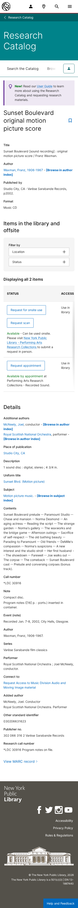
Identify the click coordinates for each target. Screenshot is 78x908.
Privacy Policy (63, 828)
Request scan (20, 323)
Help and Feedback (61, 903)
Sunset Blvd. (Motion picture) (24, 481)
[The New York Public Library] (6, 6)
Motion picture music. (18, 496)
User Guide (44, 86)
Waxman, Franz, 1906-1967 (23, 170)
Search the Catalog (23, 68)
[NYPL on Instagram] (59, 811)
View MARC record (19, 761)
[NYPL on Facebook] (39, 811)
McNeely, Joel (13, 424)
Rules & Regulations (59, 835)
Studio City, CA (14, 453)
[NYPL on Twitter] (49, 811)
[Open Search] (56, 6)
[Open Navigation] (69, 6)
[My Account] (30, 6)
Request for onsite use (26, 310)
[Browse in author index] (21, 439)
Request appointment (26, 365)
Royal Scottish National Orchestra (27, 434)
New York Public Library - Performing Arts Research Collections (27, 342)
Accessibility (64, 820)
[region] (39, 339)
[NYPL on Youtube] (69, 811)
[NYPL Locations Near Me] (43, 6)
